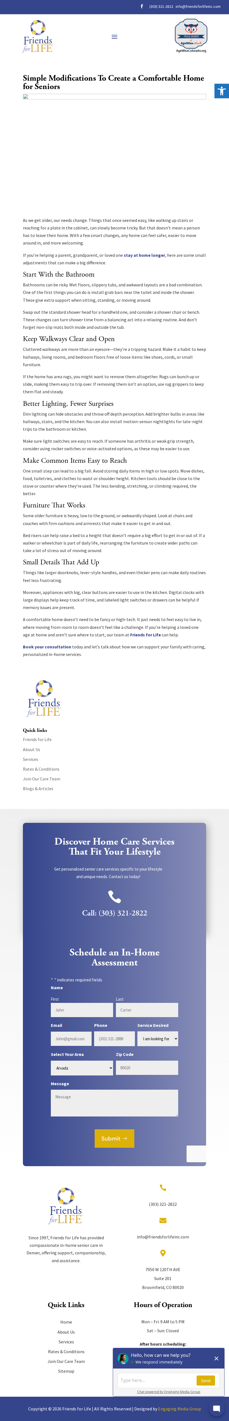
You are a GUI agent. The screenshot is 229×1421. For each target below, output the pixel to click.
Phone (100, 1025)
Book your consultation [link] (47, 647)
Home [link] (66, 1322)
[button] (114, 36)
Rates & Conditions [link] (41, 769)
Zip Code (124, 1054)
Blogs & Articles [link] (38, 788)
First (55, 999)
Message (60, 1083)
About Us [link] (31, 749)
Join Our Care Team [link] (41, 779)
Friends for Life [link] (145, 635)
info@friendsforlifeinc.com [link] (198, 6)
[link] (221, 91)
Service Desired (152, 1025)
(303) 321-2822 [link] (161, 6)
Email (58, 1025)
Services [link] (30, 759)
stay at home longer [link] (144, 255)
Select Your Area (67, 1054)
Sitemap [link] (66, 1371)
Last (120, 999)
